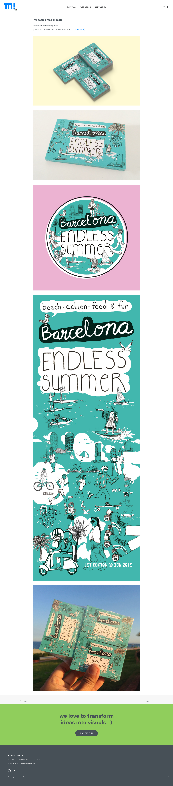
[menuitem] (72, 7)
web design (85, 7)
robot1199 (79, 29)
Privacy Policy (13, 777)
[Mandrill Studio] (10, 7)
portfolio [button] (72, 7)
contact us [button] (86, 733)
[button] (164, 7)
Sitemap (26, 777)
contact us (100, 7)
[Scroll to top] (168, 776)
